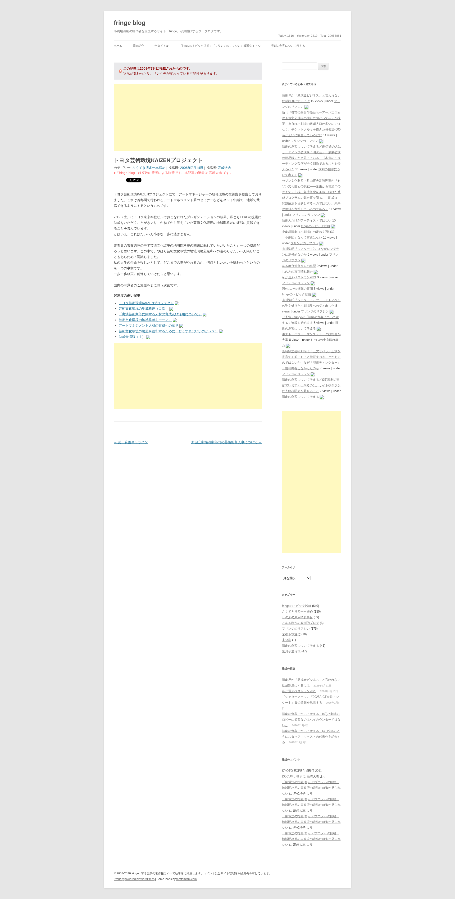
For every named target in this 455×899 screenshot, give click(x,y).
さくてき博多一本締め (148, 168)
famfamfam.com (186, 879)
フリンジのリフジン (304, 141)
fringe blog (130, 22)
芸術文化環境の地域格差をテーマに (145, 320)
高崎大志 (224, 168)
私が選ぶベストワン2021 (299, 277)
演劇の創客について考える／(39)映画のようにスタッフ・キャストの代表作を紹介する (311, 736)
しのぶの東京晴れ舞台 (297, 271)
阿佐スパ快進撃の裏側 (297, 288)
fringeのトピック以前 (315, 226)
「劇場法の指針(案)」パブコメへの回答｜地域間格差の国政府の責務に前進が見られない (311, 787)
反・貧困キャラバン (131, 442)
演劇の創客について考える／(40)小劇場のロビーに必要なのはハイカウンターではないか (311, 719)
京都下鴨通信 (291, 634)
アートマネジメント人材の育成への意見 (148, 325)
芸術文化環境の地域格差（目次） (143, 308)
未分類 (286, 640)
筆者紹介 (138, 45)
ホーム (118, 45)
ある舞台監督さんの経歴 (299, 266)
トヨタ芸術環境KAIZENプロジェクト (146, 303)
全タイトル (162, 45)
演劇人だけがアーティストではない (306, 220)
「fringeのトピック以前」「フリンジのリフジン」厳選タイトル (219, 45)
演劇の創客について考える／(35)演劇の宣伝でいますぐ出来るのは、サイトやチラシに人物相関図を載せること (311, 385)
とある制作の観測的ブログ (300, 623)
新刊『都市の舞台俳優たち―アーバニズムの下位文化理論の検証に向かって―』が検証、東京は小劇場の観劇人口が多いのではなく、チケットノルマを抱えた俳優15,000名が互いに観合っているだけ (311, 124)
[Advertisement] (188, 117)
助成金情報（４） (132, 337)
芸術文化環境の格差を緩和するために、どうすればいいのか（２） (168, 331)
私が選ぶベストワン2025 (299, 691)
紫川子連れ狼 (291, 651)
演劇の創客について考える (288, 45)
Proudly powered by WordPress (134, 879)
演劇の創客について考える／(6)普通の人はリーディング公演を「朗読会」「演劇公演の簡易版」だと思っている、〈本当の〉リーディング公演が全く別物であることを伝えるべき (311, 158)
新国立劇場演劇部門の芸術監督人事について (226, 442)
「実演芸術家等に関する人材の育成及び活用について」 (160, 314)
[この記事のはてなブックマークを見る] (176, 303)
